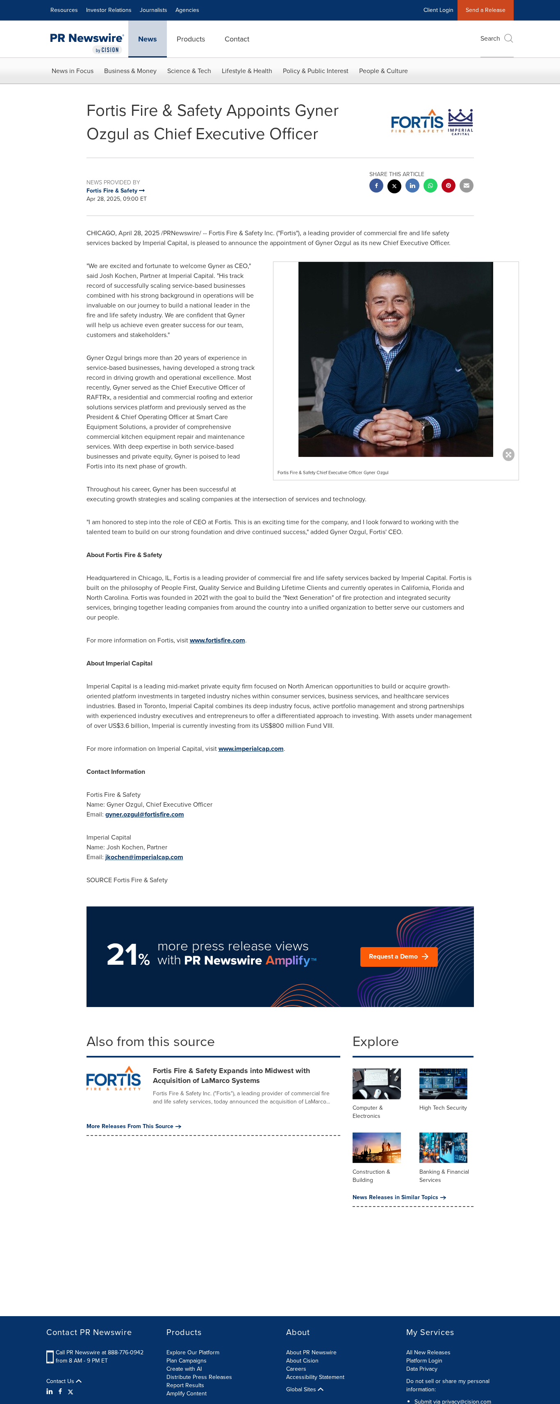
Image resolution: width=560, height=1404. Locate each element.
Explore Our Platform (192, 1352)
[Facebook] (60, 1392)
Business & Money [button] (130, 71)
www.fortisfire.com (217, 640)
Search (490, 38)
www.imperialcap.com (251, 748)
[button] (396, 359)
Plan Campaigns (186, 1360)
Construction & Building (371, 1176)
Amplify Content (186, 1393)
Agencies (187, 10)
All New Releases (428, 1352)
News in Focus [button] (72, 71)
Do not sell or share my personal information (447, 1385)
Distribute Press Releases (199, 1377)
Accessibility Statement (315, 1377)
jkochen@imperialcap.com (144, 857)
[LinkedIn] (50, 1392)
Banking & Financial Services (444, 1176)
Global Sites (302, 1390)
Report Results (185, 1385)
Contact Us (61, 1381)
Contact (237, 39)
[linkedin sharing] (412, 187)
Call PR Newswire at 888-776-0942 (99, 1352)
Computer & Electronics (368, 1111)
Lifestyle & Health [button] (247, 71)
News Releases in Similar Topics (395, 1197)
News (147, 39)
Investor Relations (109, 10)
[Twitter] (70, 1392)
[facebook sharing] (376, 187)
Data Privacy (421, 1369)
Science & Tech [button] (189, 71)
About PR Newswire (311, 1352)
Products (191, 39)
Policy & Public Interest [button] (315, 71)
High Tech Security (443, 1107)
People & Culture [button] (383, 71)
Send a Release (485, 10)
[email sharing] (466, 187)
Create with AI (184, 1369)
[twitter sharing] (394, 187)
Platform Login (424, 1360)
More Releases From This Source (130, 1126)
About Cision (302, 1360)
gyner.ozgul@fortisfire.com (144, 814)
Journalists (153, 10)
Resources (64, 10)
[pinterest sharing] (448, 187)
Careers (296, 1369)
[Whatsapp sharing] (430, 187)
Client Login (438, 10)
